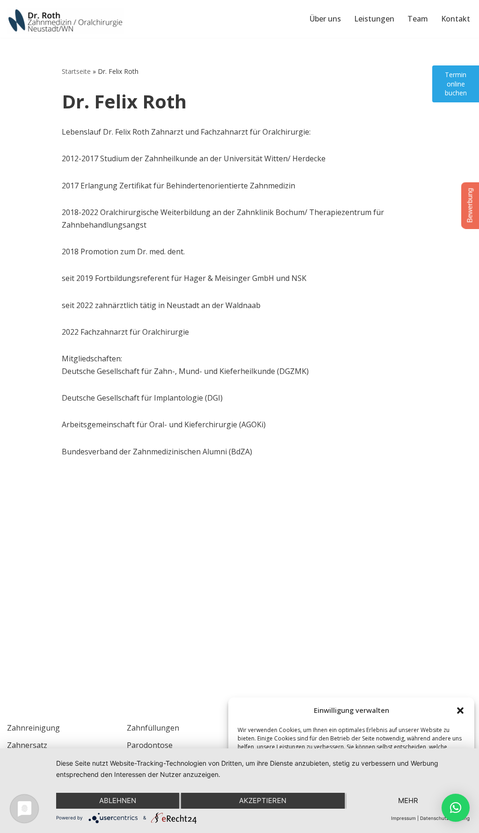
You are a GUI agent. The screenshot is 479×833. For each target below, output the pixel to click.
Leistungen (374, 19)
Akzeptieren (262, 800)
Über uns (325, 19)
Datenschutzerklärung (445, 818)
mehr (408, 800)
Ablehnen (117, 800)
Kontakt (455, 19)
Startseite (76, 71)
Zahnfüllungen (153, 728)
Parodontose (150, 745)
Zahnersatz (27, 745)
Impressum (403, 818)
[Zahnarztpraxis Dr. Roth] (65, 21)
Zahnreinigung (33, 728)
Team (417, 19)
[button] (460, 710)
